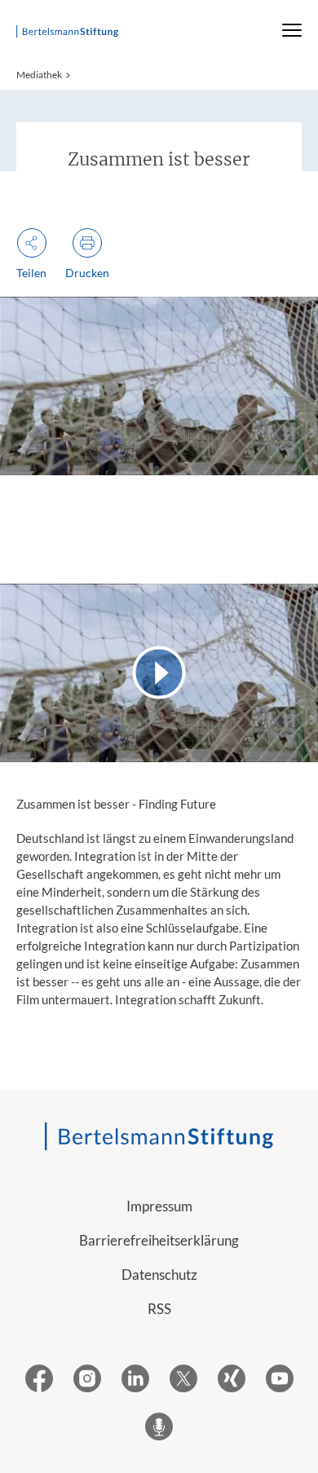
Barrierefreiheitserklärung (159, 1240)
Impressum (159, 1206)
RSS (159, 1308)
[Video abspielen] (159, 673)
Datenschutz (159, 1274)
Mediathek (39, 74)
